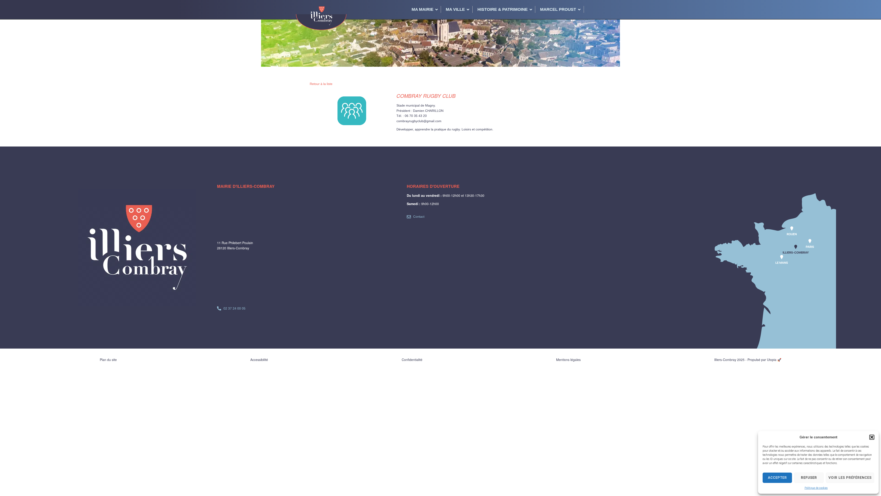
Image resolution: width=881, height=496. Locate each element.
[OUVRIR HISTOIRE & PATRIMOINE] (531, 9)
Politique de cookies (816, 488)
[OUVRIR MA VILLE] (468, 9)
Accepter (777, 478)
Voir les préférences (850, 478)
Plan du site (108, 359)
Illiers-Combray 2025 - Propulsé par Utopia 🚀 (747, 359)
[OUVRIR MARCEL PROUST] (579, 9)
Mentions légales (568, 359)
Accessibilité (259, 359)
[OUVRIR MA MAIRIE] (437, 9)
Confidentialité (412, 359)
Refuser (809, 478)
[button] (872, 437)
